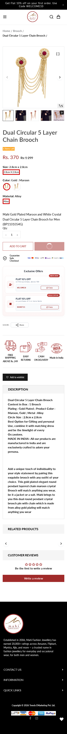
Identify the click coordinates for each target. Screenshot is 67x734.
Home (6, 30)
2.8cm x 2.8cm (11, 172)
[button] (60, 77)
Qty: (5, 228)
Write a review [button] (33, 578)
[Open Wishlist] (61, 719)
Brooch (17, 30)
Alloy (6, 201)
